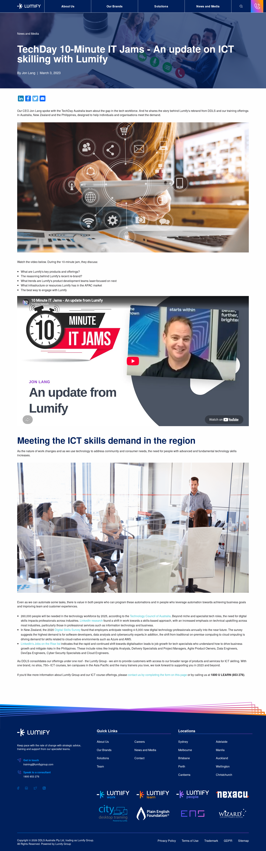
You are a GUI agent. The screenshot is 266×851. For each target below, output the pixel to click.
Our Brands (115, 6)
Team (100, 766)
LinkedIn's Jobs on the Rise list (40, 644)
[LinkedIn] (20, 98)
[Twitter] (35, 98)
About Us (67, 6)
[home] (33, 732)
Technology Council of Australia (150, 616)
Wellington (223, 766)
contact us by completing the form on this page (157, 675)
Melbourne (185, 750)
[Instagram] (44, 788)
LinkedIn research (91, 620)
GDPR (228, 841)
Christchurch (224, 775)
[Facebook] (28, 98)
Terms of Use (190, 841)
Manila (220, 750)
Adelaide (221, 741)
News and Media (207, 6)
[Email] (42, 98)
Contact (139, 758)
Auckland (222, 758)
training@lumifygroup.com (38, 764)
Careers (139, 741)
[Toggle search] (241, 6)
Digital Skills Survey (68, 630)
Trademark (211, 841)
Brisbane (184, 758)
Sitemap (243, 841)
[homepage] (29, 6)
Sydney (183, 741)
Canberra (184, 775)
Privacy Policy (167, 841)
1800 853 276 (31, 776)
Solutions (161, 6)
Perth (181, 766)
